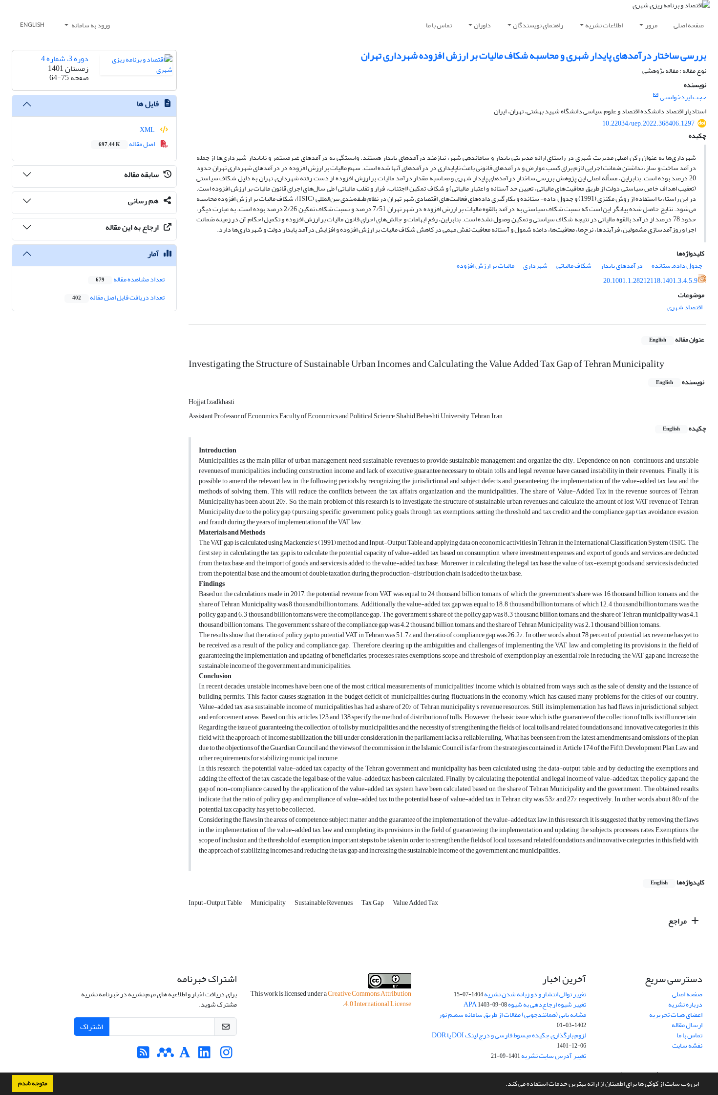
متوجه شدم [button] (32, 1083)
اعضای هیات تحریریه (675, 1014)
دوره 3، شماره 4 (64, 58)
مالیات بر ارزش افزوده (485, 265)
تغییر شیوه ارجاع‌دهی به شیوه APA (525, 1004)
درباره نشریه (685, 1004)
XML (148, 129)
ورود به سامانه (90, 25)
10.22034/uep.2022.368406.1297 (648, 123)
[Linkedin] (204, 1055)
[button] (503, 1084)
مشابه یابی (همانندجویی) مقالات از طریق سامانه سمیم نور (512, 1014)
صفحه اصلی (689, 25)
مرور (651, 25)
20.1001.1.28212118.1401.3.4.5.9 (650, 280)
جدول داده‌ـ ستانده (677, 265)
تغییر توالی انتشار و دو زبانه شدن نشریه (535, 994)
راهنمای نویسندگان (538, 25)
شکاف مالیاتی (573, 265)
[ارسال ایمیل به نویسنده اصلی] (656, 95)
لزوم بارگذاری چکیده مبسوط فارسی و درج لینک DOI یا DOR (509, 1035)
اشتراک (91, 1026)
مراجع (678, 921)
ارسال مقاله (687, 1024)
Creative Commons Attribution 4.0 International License (369, 998)
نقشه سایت (687, 1045)
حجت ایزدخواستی (683, 97)
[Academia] (185, 1055)
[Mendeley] (165, 1055)
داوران (482, 25)
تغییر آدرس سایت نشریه (553, 1055)
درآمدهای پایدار (621, 265)
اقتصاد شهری (684, 307)
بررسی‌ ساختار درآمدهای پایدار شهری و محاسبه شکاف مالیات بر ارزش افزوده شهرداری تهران (533, 55)
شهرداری (535, 265)
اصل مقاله (127, 143)
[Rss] (143, 1055)
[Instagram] (226, 1055)
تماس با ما (439, 25)
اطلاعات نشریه (604, 25)
